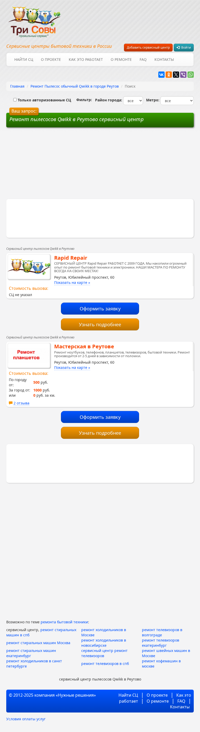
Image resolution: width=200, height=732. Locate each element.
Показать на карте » (72, 282)
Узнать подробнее (100, 324)
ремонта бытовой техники (64, 621)
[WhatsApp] (191, 74)
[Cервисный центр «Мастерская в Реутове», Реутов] (29, 355)
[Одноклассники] (169, 74)
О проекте (51, 59)
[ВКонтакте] (161, 74)
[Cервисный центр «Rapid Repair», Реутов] (29, 267)
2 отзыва (21, 403)
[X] (176, 74)
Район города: (107, 99)
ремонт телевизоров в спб (105, 663)
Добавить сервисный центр (148, 47)
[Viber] (183, 74)
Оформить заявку (100, 308)
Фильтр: (82, 99)
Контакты (164, 59)
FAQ (143, 59)
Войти (185, 47)
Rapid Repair (70, 257)
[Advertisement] (60, 165)
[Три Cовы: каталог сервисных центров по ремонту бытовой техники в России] (34, 18)
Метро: (151, 99)
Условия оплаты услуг (26, 718)
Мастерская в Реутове (84, 346)
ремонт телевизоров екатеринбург (160, 643)
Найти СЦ (23, 59)
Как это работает (86, 59)
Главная (17, 86)
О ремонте (121, 59)
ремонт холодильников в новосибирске (103, 643)
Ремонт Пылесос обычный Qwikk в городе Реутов (74, 86)
